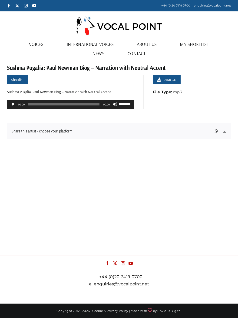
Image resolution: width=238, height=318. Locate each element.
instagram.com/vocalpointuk (142, 295)
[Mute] (115, 104)
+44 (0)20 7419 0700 (175, 5)
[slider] (125, 104)
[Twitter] (115, 263)
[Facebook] (107, 263)
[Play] (13, 104)
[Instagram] (123, 263)
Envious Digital (169, 311)
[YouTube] (131, 263)
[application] (70, 104)
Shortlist (17, 79)
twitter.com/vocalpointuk (89, 295)
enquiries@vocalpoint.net (212, 5)
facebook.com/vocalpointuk (37, 295)
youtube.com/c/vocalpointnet (199, 295)
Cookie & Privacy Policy (110, 311)
